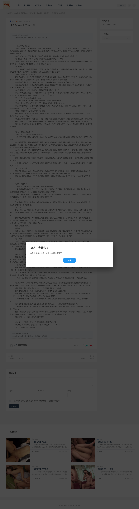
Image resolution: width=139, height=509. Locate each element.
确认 (69, 260)
